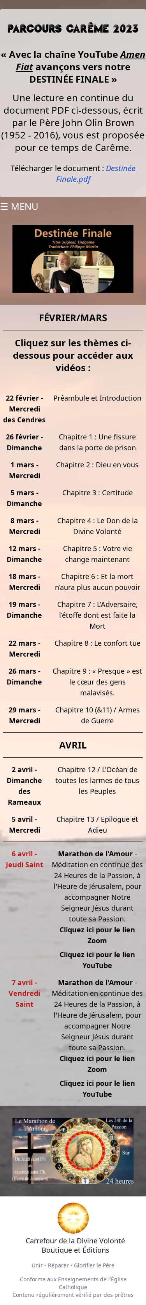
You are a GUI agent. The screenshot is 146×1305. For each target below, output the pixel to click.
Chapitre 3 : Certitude (97, 492)
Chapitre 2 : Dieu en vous (97, 464)
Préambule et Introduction (97, 398)
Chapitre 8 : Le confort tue (98, 643)
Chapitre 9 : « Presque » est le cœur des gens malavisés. (97, 681)
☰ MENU (19, 206)
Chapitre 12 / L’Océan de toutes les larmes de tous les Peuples (97, 780)
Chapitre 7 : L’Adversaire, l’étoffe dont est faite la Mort (97, 615)
